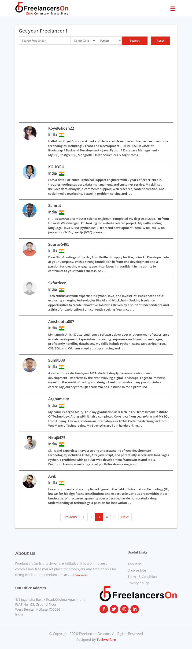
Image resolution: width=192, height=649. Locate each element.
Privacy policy (138, 583)
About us (135, 564)
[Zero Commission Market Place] (41, 7)
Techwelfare (106, 639)
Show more (80, 575)
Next (125, 517)
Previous (70, 517)
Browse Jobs (137, 570)
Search (135, 40)
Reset (160, 40)
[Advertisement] (96, 83)
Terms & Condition (142, 576)
